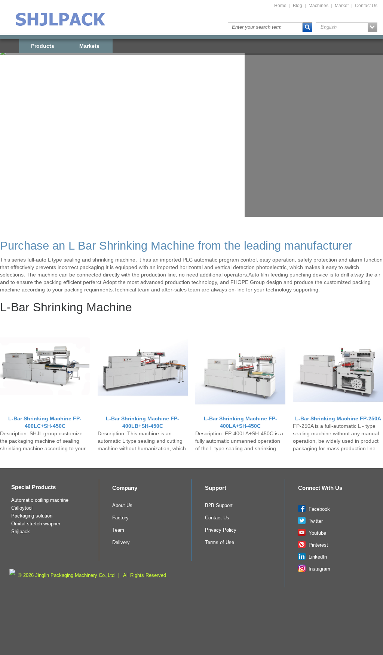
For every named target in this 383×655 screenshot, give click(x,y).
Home (280, 6)
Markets (89, 46)
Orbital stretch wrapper (35, 523)
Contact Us (366, 6)
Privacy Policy (220, 530)
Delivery (121, 542)
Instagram (318, 569)
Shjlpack (20, 531)
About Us (122, 505)
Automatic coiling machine (39, 500)
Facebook (318, 509)
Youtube (316, 533)
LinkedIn (317, 557)
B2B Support (219, 505)
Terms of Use (219, 542)
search (307, 27)
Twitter (315, 521)
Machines (318, 6)
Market (342, 6)
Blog (297, 6)
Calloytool (22, 508)
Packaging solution (31, 516)
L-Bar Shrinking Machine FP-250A (338, 418)
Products (42, 46)
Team (118, 530)
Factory (120, 517)
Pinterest (317, 545)
